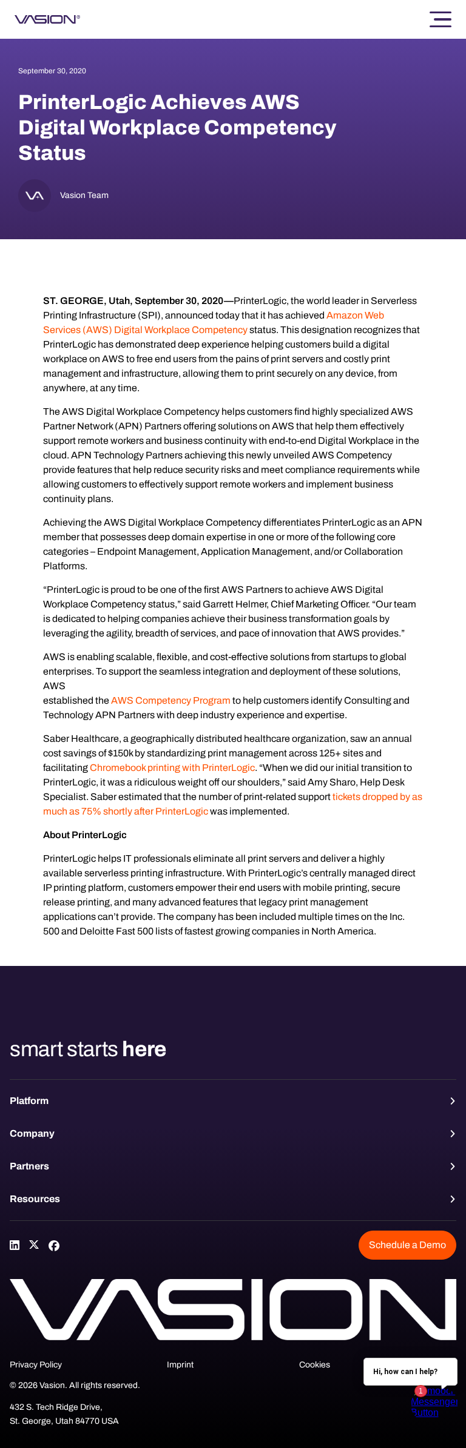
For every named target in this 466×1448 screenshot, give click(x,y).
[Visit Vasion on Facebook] (53, 1245)
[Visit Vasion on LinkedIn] (14, 1245)
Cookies (314, 1364)
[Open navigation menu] (440, 20)
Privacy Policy (36, 1364)
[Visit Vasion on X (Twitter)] (34, 1245)
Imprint (180, 1364)
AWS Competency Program (171, 700)
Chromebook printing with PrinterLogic (172, 767)
